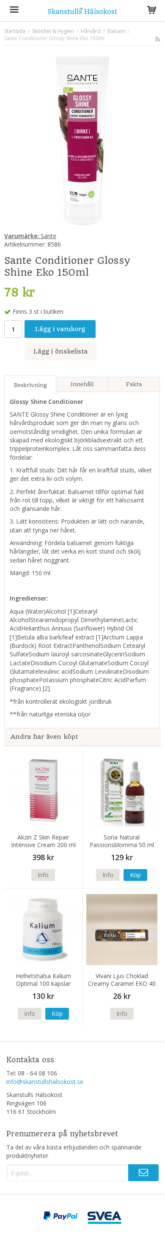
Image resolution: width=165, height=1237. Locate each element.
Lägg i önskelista (60, 351)
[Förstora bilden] (82, 140)
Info (43, 875)
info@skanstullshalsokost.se (44, 1082)
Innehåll (82, 384)
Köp (135, 875)
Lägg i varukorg (60, 329)
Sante (30, 236)
